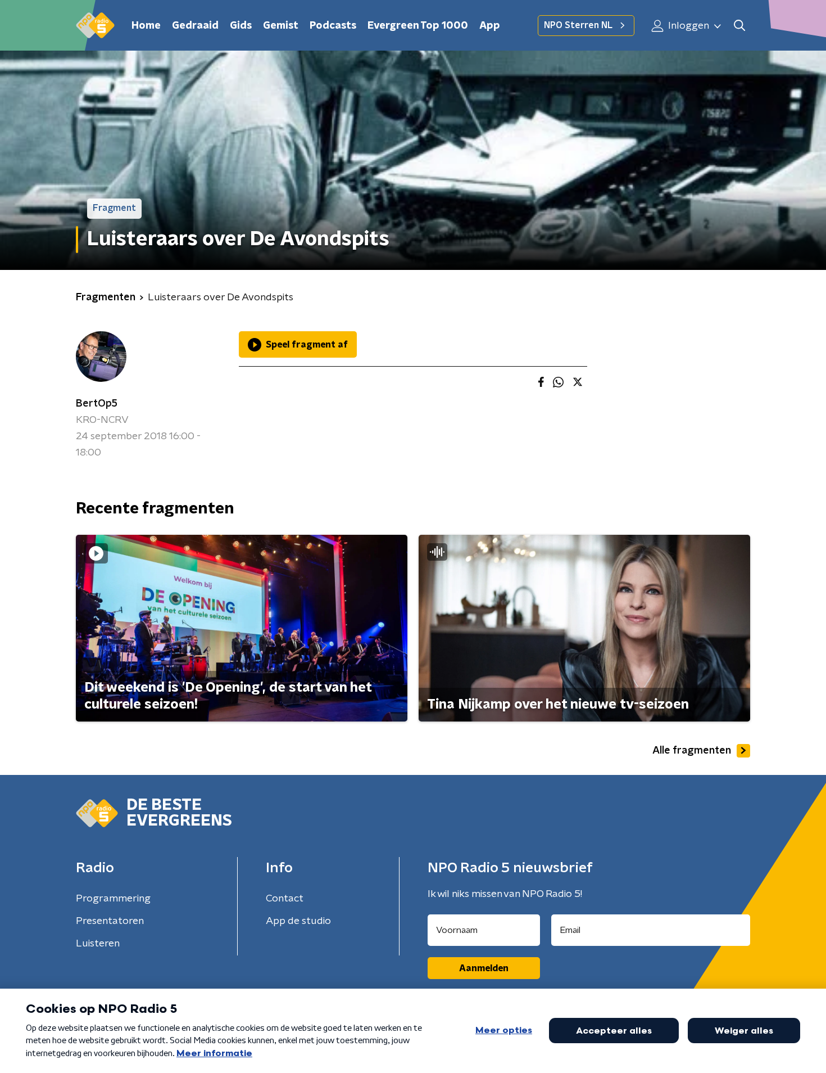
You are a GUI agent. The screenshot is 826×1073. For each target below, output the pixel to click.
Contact (284, 899)
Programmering (113, 899)
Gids (241, 26)
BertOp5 (96, 404)
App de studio (298, 921)
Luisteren (98, 944)
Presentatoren (110, 921)
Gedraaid (195, 26)
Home (146, 26)
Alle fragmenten (691, 751)
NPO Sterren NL (578, 25)
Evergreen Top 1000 (417, 26)
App (489, 26)
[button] (739, 25)
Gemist (280, 26)
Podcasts (333, 26)
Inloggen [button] (687, 26)
